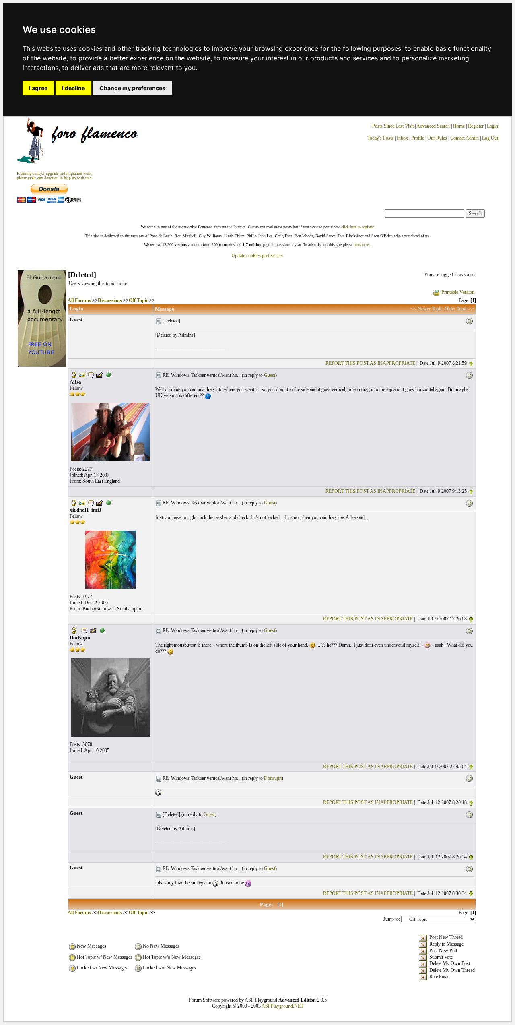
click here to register (357, 227)
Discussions (110, 300)
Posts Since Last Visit (393, 126)
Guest (269, 375)
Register (476, 126)
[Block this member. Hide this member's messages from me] (109, 374)
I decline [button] (73, 88)
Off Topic (138, 300)
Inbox (402, 138)
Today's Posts (380, 138)
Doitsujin (273, 778)
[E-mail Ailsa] (82, 374)
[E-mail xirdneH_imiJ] (82, 502)
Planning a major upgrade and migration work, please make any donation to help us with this (55, 175)
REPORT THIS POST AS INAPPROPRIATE (370, 363)
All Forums (79, 300)
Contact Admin (464, 138)
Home (459, 126)
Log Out (490, 138)
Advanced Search (433, 126)
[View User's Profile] (74, 374)
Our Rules (437, 138)
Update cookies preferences (257, 255)
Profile (417, 138)
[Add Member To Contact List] (99, 374)
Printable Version (457, 292)
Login (492, 126)
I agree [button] (38, 88)
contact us (362, 244)
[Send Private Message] (91, 374)
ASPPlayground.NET (282, 1006)
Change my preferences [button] (132, 88)
